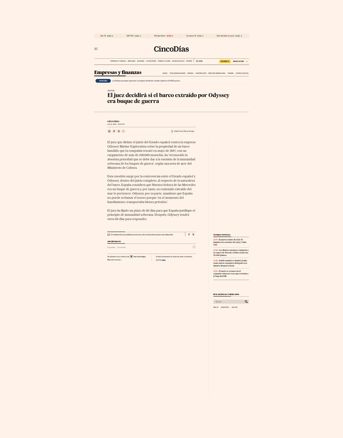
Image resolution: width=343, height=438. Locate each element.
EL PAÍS (198, 60)
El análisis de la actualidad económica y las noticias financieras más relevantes (142, 235)
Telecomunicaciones (177, 73)
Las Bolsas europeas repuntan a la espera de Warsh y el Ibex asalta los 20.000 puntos (146, 81)
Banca (165, 73)
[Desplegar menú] (96, 49)
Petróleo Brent (159, 36)
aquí (163, 260)
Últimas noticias (178, 61)
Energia (190, 73)
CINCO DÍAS (113, 121)
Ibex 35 (103, 36)
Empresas (111, 247)
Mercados (131, 61)
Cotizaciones (151, 61)
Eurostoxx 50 (191, 36)
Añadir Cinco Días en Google (184, 131)
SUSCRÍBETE (225, 61)
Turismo (231, 73)
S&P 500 (129, 36)
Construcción (200, 73)
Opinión (189, 61)
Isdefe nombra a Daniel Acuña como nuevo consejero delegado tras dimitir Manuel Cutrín (230, 263)
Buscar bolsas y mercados (226, 294)
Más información (114, 260)
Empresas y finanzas (118, 61)
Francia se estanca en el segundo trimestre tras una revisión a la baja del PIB (230, 273)
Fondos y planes (164, 61)
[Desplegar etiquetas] (194, 247)
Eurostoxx (225, 307)
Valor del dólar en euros (225, 36)
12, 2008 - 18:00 (115, 124)
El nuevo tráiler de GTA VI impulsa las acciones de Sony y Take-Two (230, 242)
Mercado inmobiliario (216, 73)
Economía (140, 61)
